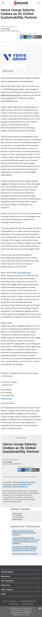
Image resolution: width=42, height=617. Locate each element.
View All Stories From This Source (24, 554)
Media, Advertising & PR (22, 484)
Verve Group (31, 89)
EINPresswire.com (15, 89)
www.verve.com (23, 273)
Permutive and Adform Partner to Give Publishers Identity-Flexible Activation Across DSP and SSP (24, 548)
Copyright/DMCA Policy (28, 601)
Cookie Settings (27, 604)
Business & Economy (27, 482)
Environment (8, 484)
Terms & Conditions (10, 601)
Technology (7, 486)
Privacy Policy (14, 604)
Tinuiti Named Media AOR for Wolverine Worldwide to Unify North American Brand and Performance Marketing (25, 540)
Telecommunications (20, 486)
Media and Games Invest (11, 95)
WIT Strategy (5, 29)
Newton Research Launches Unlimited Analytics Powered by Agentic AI (24, 532)
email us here (6, 399)
